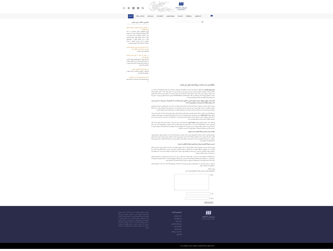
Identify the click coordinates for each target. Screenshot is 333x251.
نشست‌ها (180, 16)
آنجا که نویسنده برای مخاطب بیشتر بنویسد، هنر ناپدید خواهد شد (138, 48)
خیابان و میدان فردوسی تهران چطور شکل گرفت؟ (138, 29)
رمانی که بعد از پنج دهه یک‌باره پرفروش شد (138, 56)
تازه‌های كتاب (160, 16)
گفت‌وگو (131, 16)
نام (212, 194)
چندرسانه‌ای (150, 16)
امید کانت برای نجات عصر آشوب (138, 77)
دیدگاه (211, 175)
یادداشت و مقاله (140, 16)
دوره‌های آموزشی (170, 16)
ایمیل (211, 198)
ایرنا (193, 90)
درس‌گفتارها (189, 16)
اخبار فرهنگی (198, 16)
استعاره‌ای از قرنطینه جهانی (140, 69)
